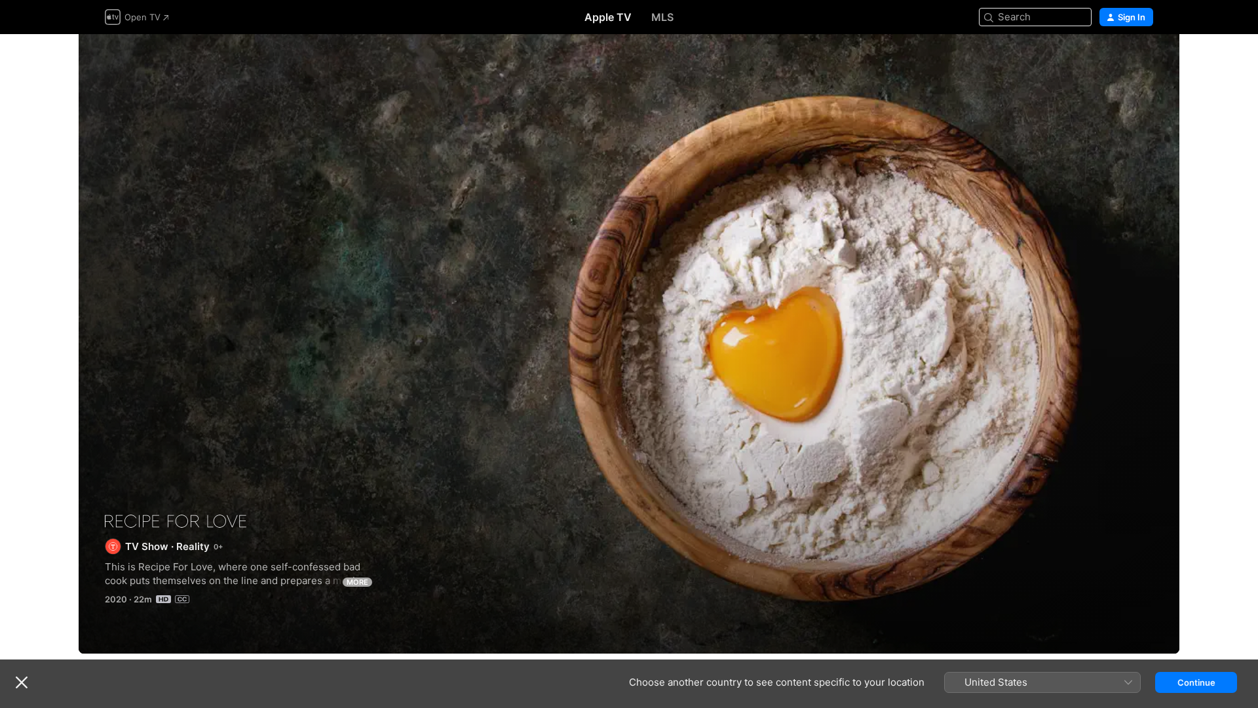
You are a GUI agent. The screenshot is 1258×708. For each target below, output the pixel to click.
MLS (662, 17)
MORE (357, 582)
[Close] (22, 682)
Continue (1196, 682)
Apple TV (608, 17)
